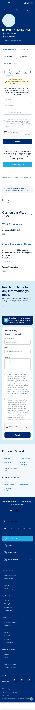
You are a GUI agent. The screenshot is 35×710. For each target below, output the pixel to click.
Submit (17, 141)
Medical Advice (13, 559)
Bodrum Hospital (10, 36)
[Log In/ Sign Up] (28, 3)
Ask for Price (12, 552)
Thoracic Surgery (10, 33)
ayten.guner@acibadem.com (13, 40)
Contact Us (21, 10)
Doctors (6, 10)
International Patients (14, 539)
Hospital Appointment (10, 49)
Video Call (24, 49)
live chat (16, 320)
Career (10, 545)
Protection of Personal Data (18, 393)
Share (31, 10)
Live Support (18, 165)
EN (31, 3)
